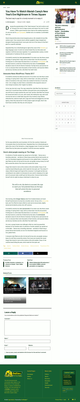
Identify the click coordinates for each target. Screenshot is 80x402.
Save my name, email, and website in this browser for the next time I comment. (26, 352)
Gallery (29, 376)
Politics (47, 374)
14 (71, 116)
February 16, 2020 (9, 292)
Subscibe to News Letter (68, 389)
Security (47, 387)
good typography (21, 32)
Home (4, 7)
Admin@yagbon (11, 22)
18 (62, 119)
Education (47, 381)
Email (6, 345)
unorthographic (42, 61)
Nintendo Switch (34, 246)
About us (29, 378)
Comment (7, 318)
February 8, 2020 (9, 301)
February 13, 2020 (21, 22)
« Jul (56, 128)
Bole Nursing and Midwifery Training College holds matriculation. (66, 54)
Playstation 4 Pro (44, 246)
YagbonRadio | (11, 399)
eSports (9, 246)
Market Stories (25, 246)
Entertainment (48, 385)
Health (46, 383)
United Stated (7, 248)
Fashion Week (16, 246)
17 (59, 119)
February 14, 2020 (34, 292)
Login (64, 399)
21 (71, 119)
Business (47, 378)
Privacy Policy (58, 399)
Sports (8, 7)
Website (31, 345)
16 (56, 119)
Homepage (30, 374)
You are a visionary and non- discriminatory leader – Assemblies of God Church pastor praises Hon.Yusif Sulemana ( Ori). (62, 32)
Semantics (43, 48)
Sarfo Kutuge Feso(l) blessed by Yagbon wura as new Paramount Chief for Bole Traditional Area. (67, 69)
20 (68, 119)
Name (6, 338)
